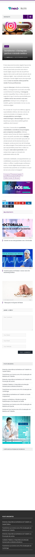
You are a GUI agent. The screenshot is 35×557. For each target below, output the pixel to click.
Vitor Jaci (16, 178)
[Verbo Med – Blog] (17, 8)
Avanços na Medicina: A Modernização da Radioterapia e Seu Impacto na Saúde (14, 400)
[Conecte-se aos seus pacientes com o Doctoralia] (17, 229)
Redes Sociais (8, 178)
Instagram (7, 175)
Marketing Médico (17, 175)
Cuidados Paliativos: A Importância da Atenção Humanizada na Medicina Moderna (15, 385)
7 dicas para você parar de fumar (13, 302)
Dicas (6, 46)
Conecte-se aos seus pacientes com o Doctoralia (18, 240)
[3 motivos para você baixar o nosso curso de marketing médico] (17, 259)
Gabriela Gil (9, 57)
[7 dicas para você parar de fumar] (17, 291)
